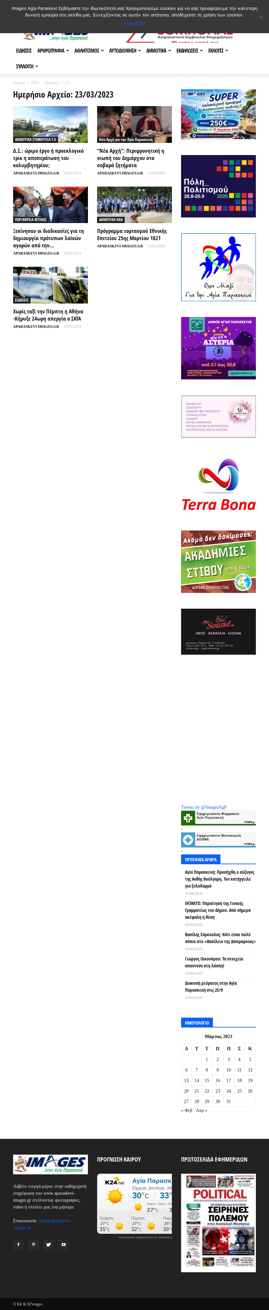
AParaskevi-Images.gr (36, 173)
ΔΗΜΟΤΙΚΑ (156, 50)
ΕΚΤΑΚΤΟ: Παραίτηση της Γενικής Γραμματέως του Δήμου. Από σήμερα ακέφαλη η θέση (218, 910)
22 (207, 1091)
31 (228, 1101)
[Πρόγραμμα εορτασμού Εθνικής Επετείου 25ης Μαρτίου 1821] (134, 205)
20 (186, 1091)
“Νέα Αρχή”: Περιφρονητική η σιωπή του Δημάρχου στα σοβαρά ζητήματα (130, 158)
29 (207, 1101)
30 (218, 1101)
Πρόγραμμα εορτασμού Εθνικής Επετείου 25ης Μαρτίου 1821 (132, 234)
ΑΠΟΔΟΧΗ (134, 23)
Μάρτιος (52, 82)
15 (207, 1080)
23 (218, 1091)
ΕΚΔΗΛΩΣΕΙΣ (187, 50)
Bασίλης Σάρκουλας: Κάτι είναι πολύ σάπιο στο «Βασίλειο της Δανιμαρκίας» (220, 937)
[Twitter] (48, 1245)
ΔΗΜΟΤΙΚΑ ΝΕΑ (111, 219)
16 (218, 1080)
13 (186, 1080)
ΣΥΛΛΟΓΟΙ (24, 66)
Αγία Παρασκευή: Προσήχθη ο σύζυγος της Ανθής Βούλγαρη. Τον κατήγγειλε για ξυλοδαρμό (219, 879)
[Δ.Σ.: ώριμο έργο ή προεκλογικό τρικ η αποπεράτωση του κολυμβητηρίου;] (50, 124)
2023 (35, 82)
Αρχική (19, 82)
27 (186, 1101)
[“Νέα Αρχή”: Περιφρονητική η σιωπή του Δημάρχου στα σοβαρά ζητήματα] (134, 124)
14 (197, 1080)
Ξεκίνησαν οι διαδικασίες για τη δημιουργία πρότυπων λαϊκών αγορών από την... (48, 238)
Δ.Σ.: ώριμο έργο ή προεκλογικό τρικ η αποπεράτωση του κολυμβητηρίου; (48, 158)
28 (197, 1101)
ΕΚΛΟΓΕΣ (215, 50)
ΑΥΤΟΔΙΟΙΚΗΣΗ (122, 50)
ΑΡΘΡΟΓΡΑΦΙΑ (50, 50)
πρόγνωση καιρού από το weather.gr (146, 1237)
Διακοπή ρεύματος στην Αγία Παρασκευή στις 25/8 (211, 986)
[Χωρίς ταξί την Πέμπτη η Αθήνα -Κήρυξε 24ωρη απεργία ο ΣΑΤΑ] (50, 285)
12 (250, 1070)
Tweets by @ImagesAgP (204, 807)
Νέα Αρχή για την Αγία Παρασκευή (126, 139)
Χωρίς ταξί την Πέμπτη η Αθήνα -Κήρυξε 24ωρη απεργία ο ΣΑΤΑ (48, 314)
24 (228, 1091)
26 (250, 1091)
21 (197, 1091)
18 (239, 1080)
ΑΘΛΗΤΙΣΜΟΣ (86, 50)
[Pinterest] (33, 1245)
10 (228, 1070)
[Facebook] (18, 1245)
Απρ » (201, 1110)
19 (250, 1080)
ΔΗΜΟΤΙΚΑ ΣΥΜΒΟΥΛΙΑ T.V (35, 139)
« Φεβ (186, 1110)
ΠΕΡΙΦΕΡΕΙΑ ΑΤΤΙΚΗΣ (31, 219)
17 (228, 1080)
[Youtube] (63, 1245)
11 (239, 1070)
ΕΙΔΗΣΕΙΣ (23, 50)
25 (239, 1091)
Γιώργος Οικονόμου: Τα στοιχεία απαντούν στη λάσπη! (214, 962)
